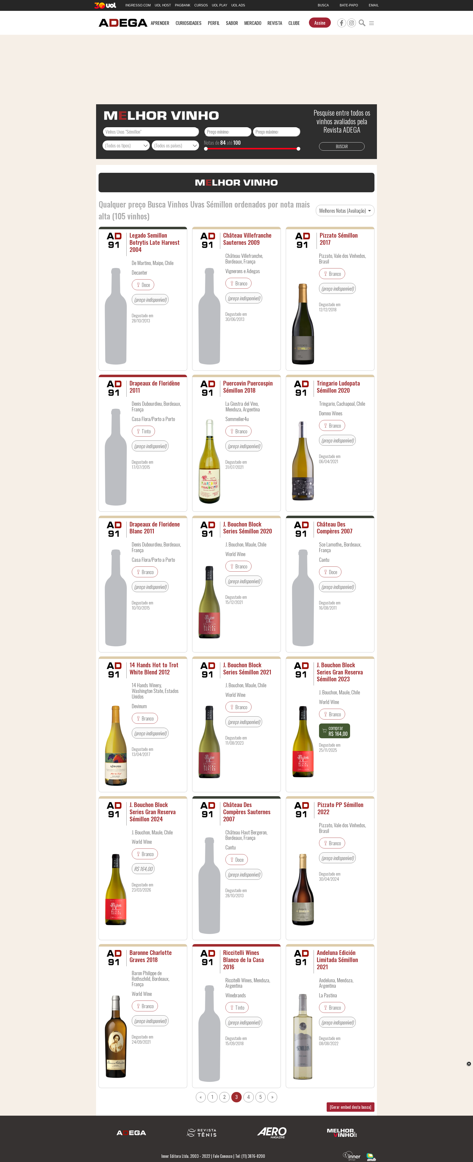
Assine (319, 22)
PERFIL (214, 22)
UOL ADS (238, 5)
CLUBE (294, 22)
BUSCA (323, 5)
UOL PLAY (219, 5)
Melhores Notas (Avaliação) (343, 210)
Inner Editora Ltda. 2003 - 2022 (185, 1156)
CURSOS (201, 5)
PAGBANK (182, 5)
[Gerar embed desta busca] (350, 1107)
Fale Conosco (222, 1156)
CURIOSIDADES (189, 22)
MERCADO (252, 22)
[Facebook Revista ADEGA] (342, 22)
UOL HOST (163, 5)
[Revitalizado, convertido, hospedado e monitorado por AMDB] (371, 1157)
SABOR (232, 22)
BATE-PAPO (349, 5)
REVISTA (275, 22)
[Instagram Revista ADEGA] (351, 22)
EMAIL (374, 5)
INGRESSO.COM (138, 5)
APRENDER (160, 22)
